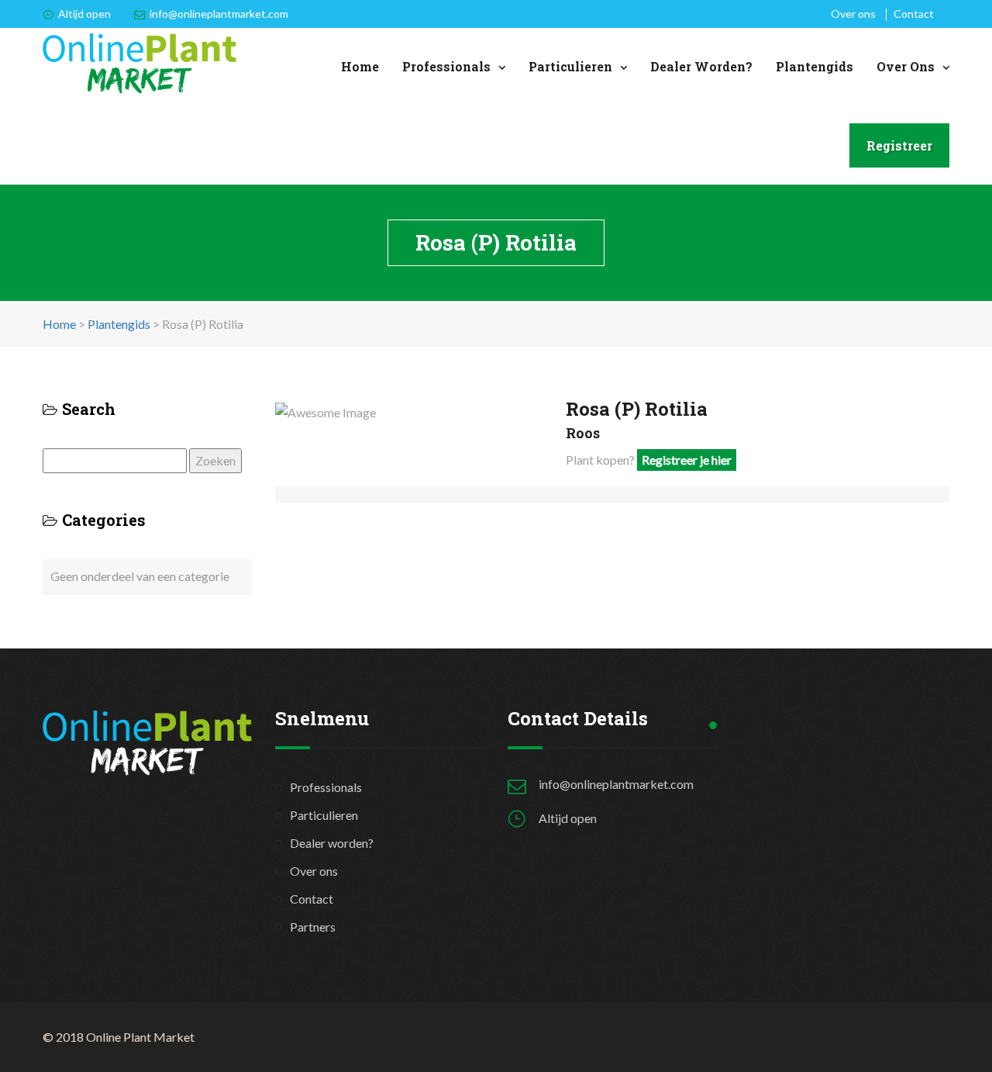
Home (360, 66)
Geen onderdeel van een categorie (139, 576)
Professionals (446, 66)
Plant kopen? (649, 459)
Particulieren (570, 66)
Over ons (853, 13)
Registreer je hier (687, 459)
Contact (914, 13)
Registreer (899, 145)
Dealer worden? (701, 66)
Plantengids (814, 66)
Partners (313, 926)
